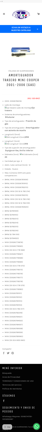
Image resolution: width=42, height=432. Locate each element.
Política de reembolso (12, 388)
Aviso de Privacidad (11, 377)
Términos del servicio (11, 385)
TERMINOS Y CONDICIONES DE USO (18, 381)
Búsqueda (7, 373)
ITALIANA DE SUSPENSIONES (18, 427)
